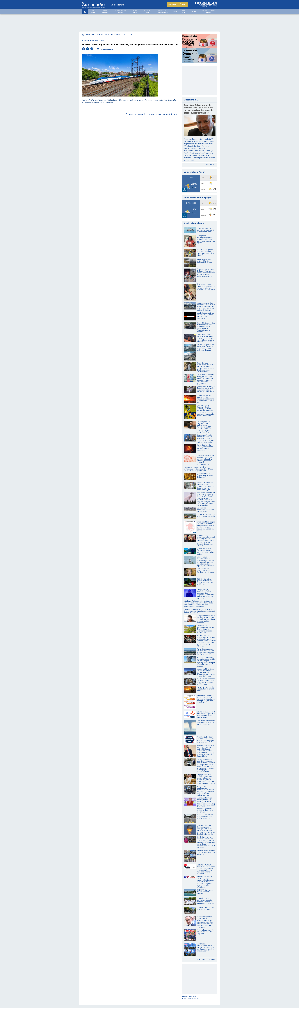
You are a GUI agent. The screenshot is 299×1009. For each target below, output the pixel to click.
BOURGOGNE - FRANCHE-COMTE (162, 11)
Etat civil (183, 11)
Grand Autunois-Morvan (120, 11)
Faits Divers (135, 11)
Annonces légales (177, 4)
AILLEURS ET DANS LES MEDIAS (208, 11)
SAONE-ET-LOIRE (147, 11)
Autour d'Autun (105, 11)
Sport (175, 11)
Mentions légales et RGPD (190, 998)
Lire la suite (210, 165)
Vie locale (93, 11)
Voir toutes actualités (206, 960)
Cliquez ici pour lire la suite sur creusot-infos (151, 114)
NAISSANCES (194, 11)
